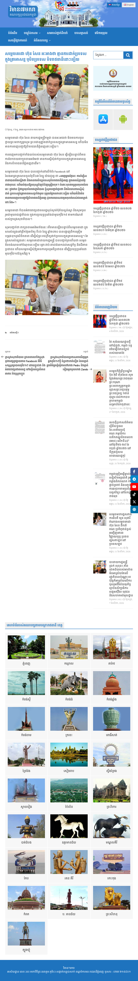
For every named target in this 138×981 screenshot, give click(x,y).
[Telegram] (134, 479)
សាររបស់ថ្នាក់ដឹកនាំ (57, 33)
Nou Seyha (39, 129)
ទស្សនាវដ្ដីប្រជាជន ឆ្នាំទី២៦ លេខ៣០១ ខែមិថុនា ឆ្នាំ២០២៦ (109, 228)
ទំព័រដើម (12, 33)
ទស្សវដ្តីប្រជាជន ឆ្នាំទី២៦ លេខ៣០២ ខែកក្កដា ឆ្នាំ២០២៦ (112, 210)
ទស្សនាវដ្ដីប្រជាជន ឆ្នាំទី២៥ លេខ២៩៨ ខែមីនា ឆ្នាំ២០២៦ (108, 283)
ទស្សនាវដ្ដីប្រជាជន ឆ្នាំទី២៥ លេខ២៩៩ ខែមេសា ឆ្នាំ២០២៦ (109, 264)
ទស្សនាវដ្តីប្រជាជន (106, 140)
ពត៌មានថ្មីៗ (14, 332)
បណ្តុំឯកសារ (31, 33)
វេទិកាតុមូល (101, 33)
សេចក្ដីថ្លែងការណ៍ (17, 40)
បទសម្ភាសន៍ (81, 33)
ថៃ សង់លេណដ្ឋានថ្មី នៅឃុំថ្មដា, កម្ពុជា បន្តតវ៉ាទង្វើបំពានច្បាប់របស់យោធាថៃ (120, 347)
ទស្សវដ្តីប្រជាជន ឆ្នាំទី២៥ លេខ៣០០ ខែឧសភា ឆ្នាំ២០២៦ (112, 246)
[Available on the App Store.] (103, 119)
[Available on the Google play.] (123, 119)
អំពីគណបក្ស (41, 40)
